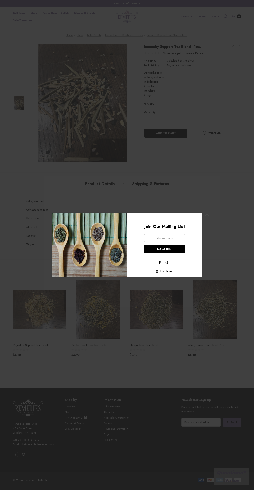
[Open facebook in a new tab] (159, 262)
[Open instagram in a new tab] (166, 262)
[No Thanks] (157, 271)
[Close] (207, 214)
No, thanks (166, 271)
